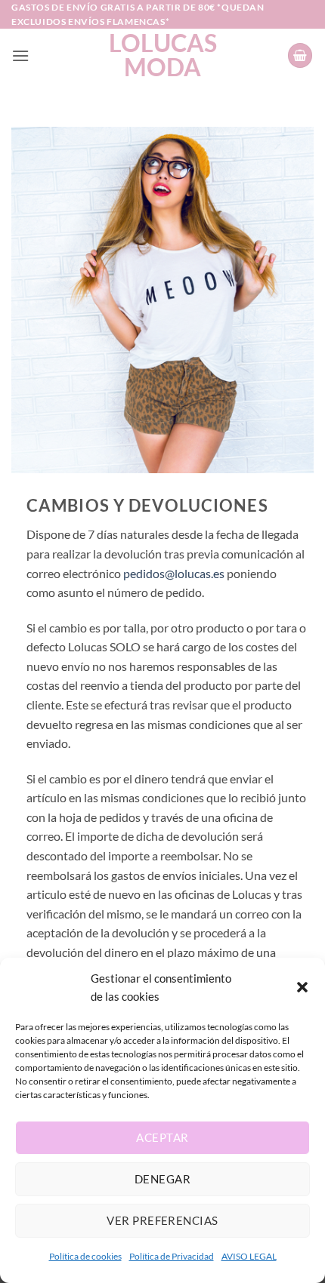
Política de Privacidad (171, 1256)
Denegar (162, 1179)
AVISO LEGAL (249, 1256)
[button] (302, 987)
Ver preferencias (162, 1220)
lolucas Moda (163, 55)
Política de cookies (85, 1256)
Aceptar (162, 1137)
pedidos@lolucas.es (173, 573)
